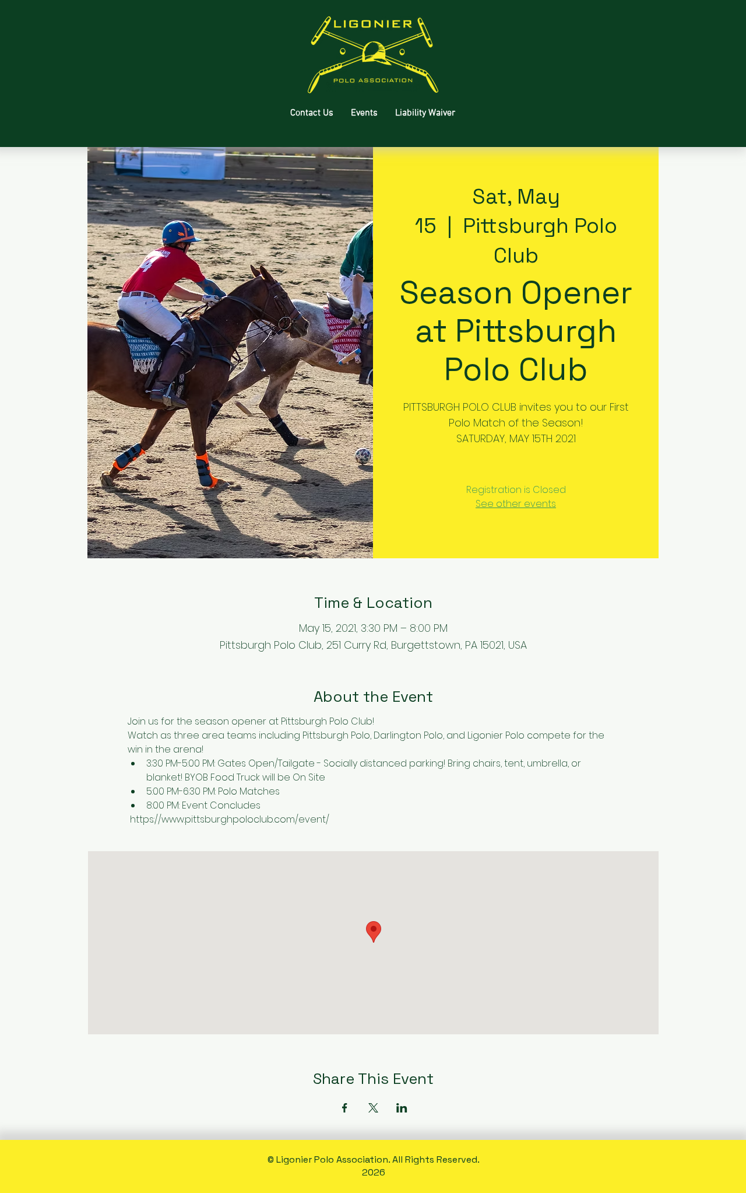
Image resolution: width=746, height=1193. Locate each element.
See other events (516, 503)
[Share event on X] (373, 1107)
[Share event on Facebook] (344, 1107)
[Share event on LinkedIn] (401, 1107)
